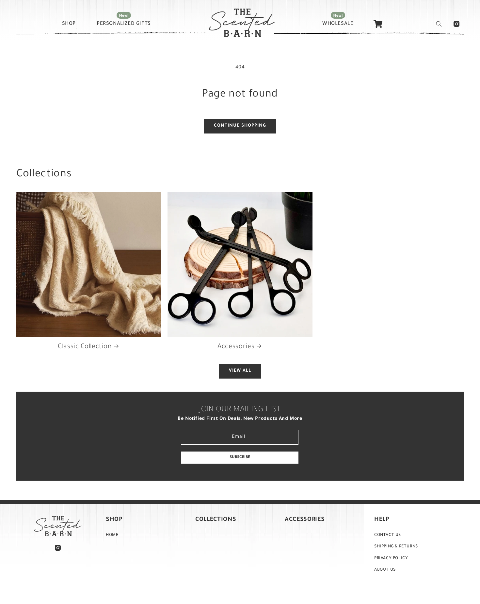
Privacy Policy (391, 558)
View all (240, 370)
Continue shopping (240, 125)
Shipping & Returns (396, 546)
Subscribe (240, 457)
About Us (385, 570)
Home (112, 535)
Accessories (235, 347)
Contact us (387, 535)
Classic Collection (85, 347)
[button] (439, 24)
